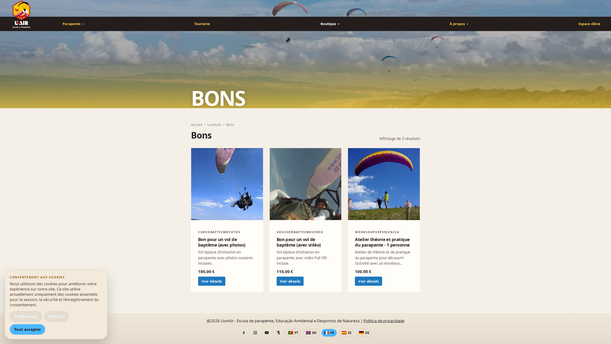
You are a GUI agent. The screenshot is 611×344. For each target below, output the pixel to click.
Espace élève (589, 24)
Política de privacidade (383, 320)
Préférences (25, 316)
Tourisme (202, 24)
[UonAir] (29, 14)
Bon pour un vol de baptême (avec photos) (221, 242)
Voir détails (211, 281)
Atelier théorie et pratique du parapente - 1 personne (382, 242)
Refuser (56, 316)
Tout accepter (27, 329)
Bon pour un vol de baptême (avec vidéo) (299, 242)
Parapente (72, 24)
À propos (457, 24)
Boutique (328, 24)
